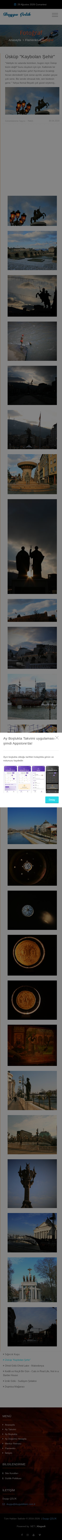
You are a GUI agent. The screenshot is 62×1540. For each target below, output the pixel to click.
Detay (52, 799)
